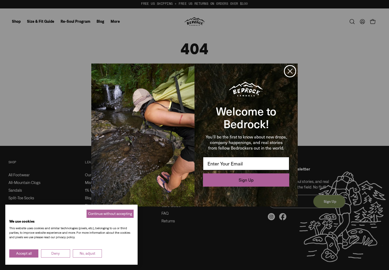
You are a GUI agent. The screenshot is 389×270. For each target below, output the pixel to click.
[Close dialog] (290, 71)
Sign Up (246, 180)
